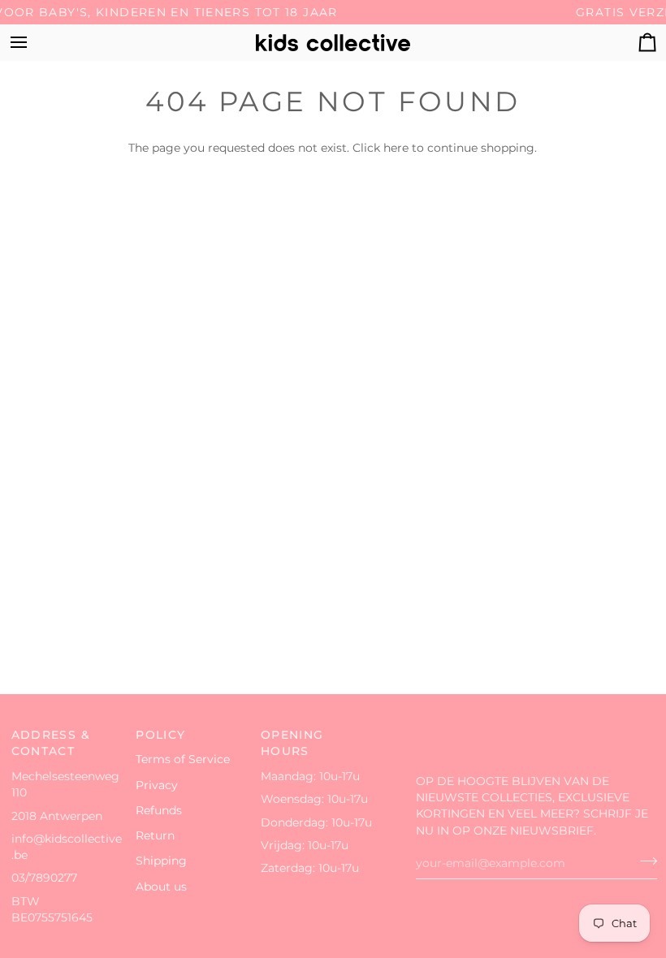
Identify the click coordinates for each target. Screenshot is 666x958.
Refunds (159, 810)
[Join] (643, 861)
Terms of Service (183, 759)
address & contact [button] (50, 743)
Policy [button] (160, 734)
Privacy (157, 785)
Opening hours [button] (292, 743)
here (396, 147)
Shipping (161, 860)
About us (161, 886)
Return (155, 835)
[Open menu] (33, 42)
